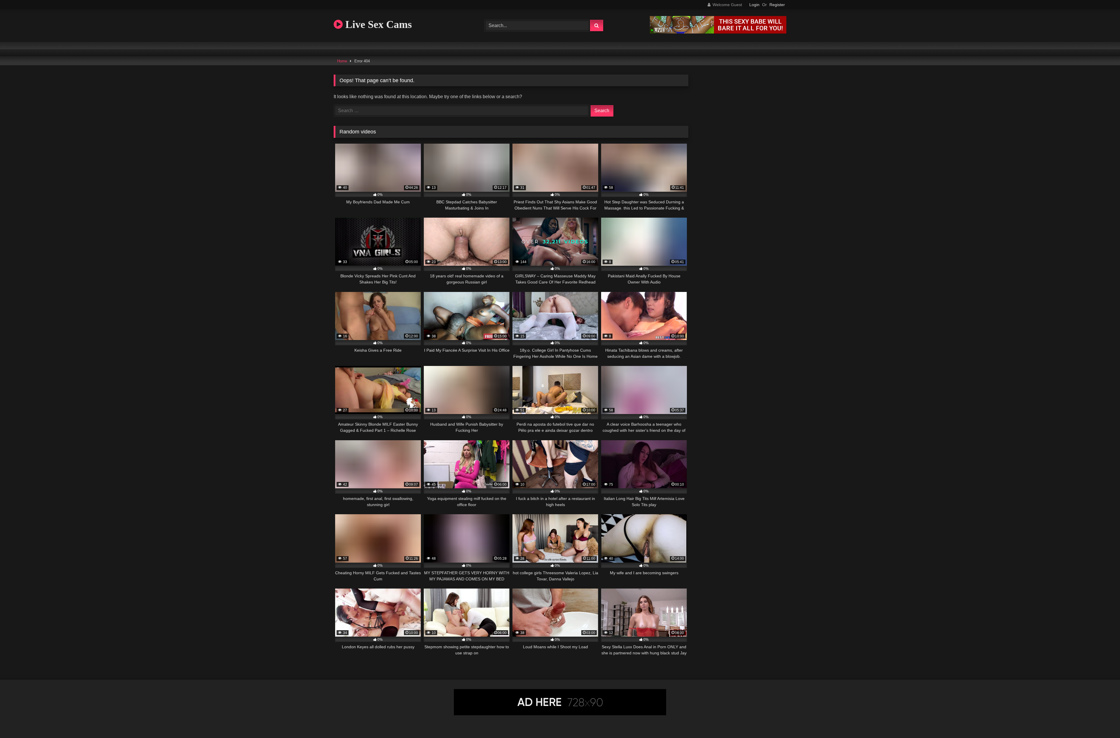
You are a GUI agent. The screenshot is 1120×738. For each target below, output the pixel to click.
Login (754, 4)
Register (777, 4)
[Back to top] (1102, 720)
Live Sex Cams (377, 24)
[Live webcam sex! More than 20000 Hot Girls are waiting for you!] (718, 31)
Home (342, 61)
